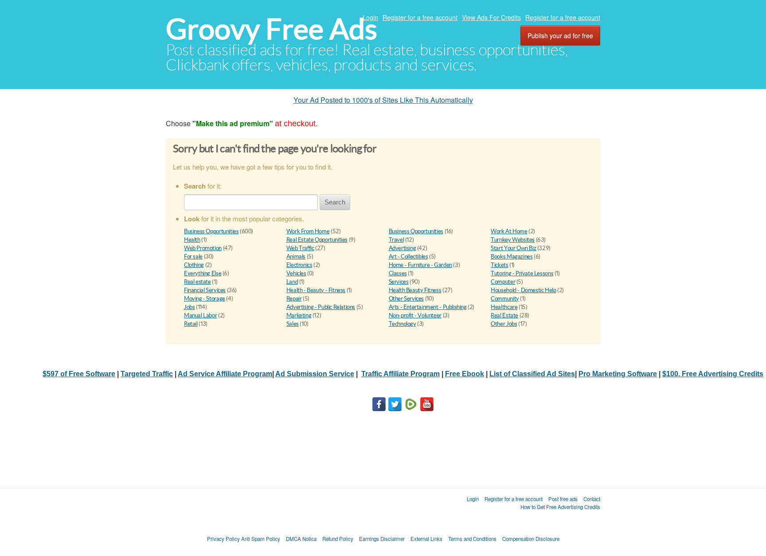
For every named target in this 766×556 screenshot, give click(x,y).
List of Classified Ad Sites (532, 374)
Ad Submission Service (314, 374)
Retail (191, 323)
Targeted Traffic (147, 374)
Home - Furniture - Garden (420, 265)
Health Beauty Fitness (415, 290)
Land (292, 281)
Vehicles (296, 273)
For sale (193, 256)
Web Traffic (300, 248)
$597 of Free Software (79, 374)
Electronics (299, 265)
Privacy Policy (223, 538)
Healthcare (504, 307)
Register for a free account (420, 17)
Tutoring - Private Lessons (522, 273)
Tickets (499, 265)
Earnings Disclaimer (382, 538)
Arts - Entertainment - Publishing (428, 307)
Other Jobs (504, 323)
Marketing (299, 315)
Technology (402, 323)
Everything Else (202, 273)
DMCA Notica (301, 538)
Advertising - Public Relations (320, 307)
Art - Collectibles (408, 256)
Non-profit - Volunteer (415, 315)
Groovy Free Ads (271, 29)
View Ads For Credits (491, 17)
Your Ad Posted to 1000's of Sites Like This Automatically (383, 100)
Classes (398, 273)
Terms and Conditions (472, 538)
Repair (294, 298)
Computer (503, 281)
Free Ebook (464, 374)
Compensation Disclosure (530, 538)
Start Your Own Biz (513, 248)
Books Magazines (511, 256)
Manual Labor (200, 315)
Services (399, 281)
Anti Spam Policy (260, 538)
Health (192, 239)
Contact (591, 498)
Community (505, 298)
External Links (426, 538)
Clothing (194, 265)
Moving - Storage (204, 298)
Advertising (402, 248)
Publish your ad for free (560, 35)
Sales (292, 323)
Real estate (197, 281)
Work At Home (509, 231)
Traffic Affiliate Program (400, 374)
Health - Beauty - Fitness (315, 290)
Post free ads (563, 498)
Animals (295, 256)
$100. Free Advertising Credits (712, 374)
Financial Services (205, 290)
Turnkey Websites (513, 239)
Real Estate (504, 315)
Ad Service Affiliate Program (225, 374)
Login (370, 17)
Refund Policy (337, 538)
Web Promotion (203, 248)
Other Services (406, 298)
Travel (396, 239)
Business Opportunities (211, 231)
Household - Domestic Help (523, 290)
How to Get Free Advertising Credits (560, 506)
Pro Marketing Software (617, 374)
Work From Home (308, 231)
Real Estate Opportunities (317, 239)
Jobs (189, 307)
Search (334, 202)
